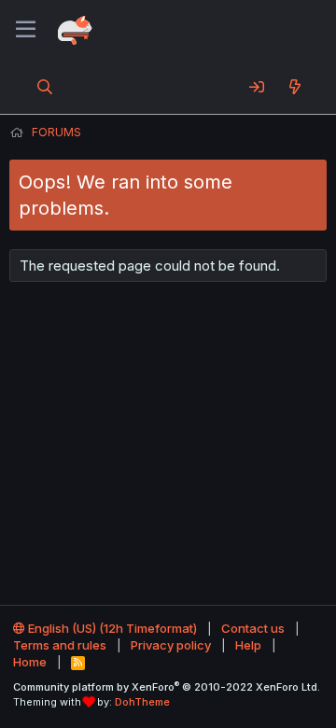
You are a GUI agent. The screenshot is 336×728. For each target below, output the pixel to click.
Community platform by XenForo (166, 686)
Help (248, 644)
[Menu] (26, 30)
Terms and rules (59, 644)
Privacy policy (171, 644)
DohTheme (142, 701)
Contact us (253, 628)
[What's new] (294, 87)
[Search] (45, 87)
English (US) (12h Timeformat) (111, 628)
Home (30, 661)
